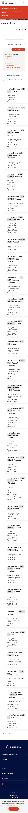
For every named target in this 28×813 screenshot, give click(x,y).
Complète (9, 56)
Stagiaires (9, 63)
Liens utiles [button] (4, 778)
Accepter (14, 809)
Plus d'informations (11, 805)
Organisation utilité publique (13, 67)
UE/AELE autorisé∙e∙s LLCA (13, 61)
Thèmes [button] (3, 769)
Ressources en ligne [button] (7, 773)
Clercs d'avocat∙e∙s (11, 65)
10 (12, 82)
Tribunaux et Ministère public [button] (9, 754)
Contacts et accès (8, 784)
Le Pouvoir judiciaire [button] (6, 764)
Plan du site (14, 795)
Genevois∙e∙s (10, 58)
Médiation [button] (4, 759)
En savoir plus (5, 15)
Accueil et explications (15, 44)
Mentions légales (14, 797)
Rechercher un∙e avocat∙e (9, 34)
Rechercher (19, 49)
